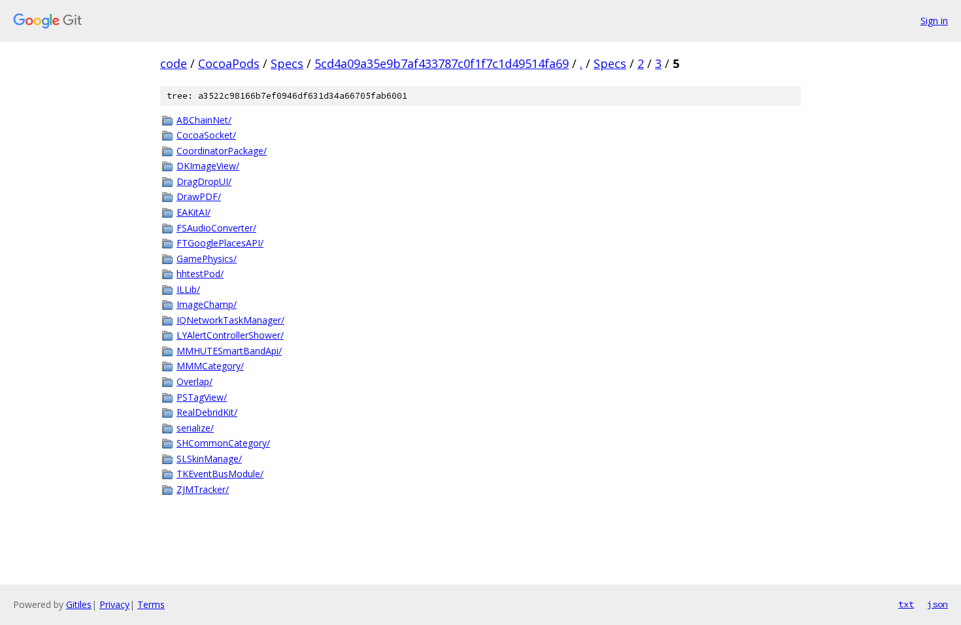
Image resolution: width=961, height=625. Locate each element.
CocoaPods (229, 63)
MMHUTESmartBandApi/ (229, 351)
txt (906, 604)
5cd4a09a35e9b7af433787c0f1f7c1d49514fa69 (441, 63)
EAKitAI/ (194, 212)
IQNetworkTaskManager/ (230, 320)
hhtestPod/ (200, 273)
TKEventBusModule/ (220, 473)
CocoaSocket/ (206, 135)
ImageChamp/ (207, 304)
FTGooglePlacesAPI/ (220, 243)
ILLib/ (188, 289)
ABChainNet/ (204, 120)
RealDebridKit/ (207, 412)
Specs (287, 63)
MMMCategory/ (210, 366)
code (173, 63)
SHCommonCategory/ (223, 443)
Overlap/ (194, 381)
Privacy (114, 604)
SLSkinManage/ (209, 458)
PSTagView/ (202, 397)
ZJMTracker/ (203, 489)
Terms (151, 604)
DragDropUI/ (204, 181)
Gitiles (79, 604)
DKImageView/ (208, 166)
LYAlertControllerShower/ (230, 335)
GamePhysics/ (207, 258)
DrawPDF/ (199, 196)
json (937, 604)
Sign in (934, 20)
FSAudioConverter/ (216, 228)
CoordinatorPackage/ (222, 150)
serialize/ (195, 428)
